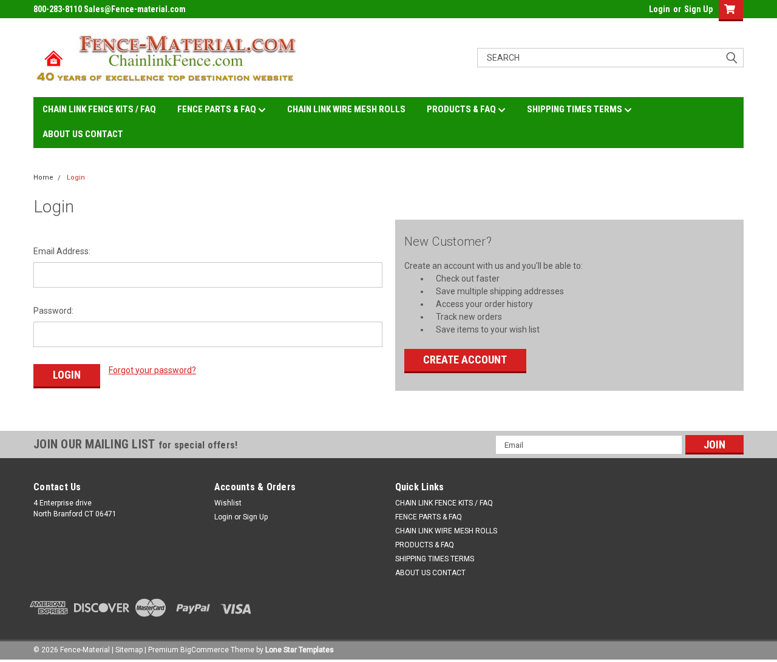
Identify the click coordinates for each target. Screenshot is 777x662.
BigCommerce (204, 650)
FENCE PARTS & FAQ (217, 109)
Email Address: (61, 251)
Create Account (465, 359)
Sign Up (698, 9)
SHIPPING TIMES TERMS (575, 109)
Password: (53, 311)
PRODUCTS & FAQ (462, 109)
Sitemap (129, 650)
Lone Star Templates (299, 650)
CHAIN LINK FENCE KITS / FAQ (99, 109)
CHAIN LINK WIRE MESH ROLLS (346, 109)
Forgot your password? (152, 370)
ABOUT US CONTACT (82, 134)
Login (659, 9)
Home (43, 177)
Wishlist (228, 503)
